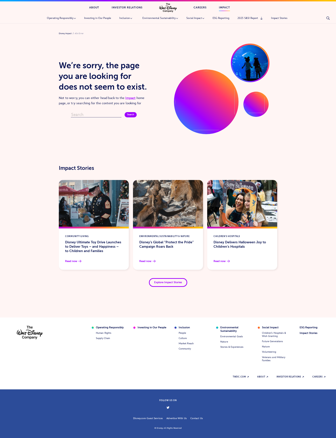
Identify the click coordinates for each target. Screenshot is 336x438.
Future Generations (272, 341)
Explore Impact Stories (168, 282)
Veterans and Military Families (273, 359)
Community (185, 348)
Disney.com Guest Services (148, 418)
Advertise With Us (176, 418)
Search (130, 114)
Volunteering (269, 351)
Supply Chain (103, 338)
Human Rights (103, 332)
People (182, 332)
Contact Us (196, 418)
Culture (183, 338)
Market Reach (186, 343)
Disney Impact (65, 33)
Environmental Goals (231, 336)
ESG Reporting (308, 327)
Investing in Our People (152, 327)
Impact (224, 7)
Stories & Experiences (232, 346)
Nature (224, 341)
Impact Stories (308, 333)
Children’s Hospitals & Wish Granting (274, 334)
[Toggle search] (328, 18)
